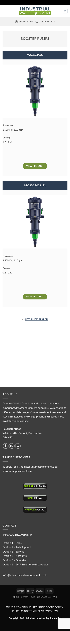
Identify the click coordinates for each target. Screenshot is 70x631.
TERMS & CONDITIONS (18, 607)
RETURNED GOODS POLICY (48, 607)
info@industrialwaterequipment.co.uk (25, 575)
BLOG (16, 597)
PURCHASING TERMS (24, 611)
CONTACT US (44, 597)
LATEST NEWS (28, 597)
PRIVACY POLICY (47, 611)
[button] (5, 11)
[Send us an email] (12, 446)
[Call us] (18, 446)
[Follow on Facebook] (5, 446)
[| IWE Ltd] (35, 11)
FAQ (55, 597)
